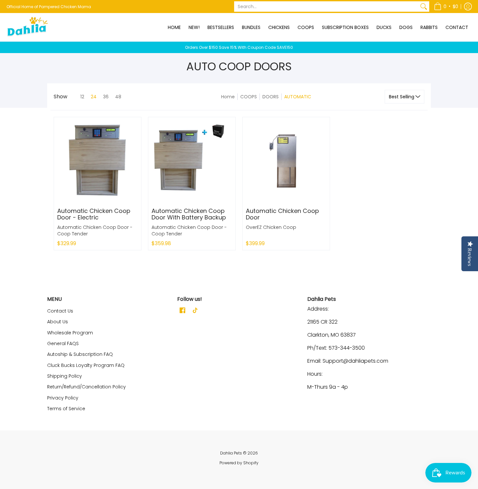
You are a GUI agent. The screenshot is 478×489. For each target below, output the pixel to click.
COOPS (248, 96)
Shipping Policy (64, 376)
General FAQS (63, 343)
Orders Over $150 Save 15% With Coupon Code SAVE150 (239, 47)
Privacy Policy (62, 398)
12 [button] (82, 96)
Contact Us (60, 311)
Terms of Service (66, 408)
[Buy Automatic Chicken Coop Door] (286, 160)
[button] (446, 6)
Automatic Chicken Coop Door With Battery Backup (189, 214)
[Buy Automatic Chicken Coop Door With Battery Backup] (192, 160)
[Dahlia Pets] (28, 27)
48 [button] (118, 96)
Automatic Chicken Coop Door (282, 214)
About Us (57, 321)
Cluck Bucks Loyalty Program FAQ (86, 365)
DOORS (270, 96)
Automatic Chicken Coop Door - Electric (93, 214)
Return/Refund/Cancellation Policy (86, 387)
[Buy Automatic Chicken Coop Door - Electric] (97, 160)
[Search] (423, 6)
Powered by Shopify (239, 463)
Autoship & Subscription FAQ (80, 354)
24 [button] (94, 96)
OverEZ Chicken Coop (271, 227)
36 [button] (106, 96)
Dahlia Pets (231, 453)
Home (228, 96)
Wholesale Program (70, 332)
